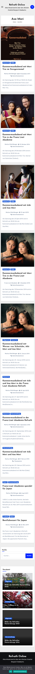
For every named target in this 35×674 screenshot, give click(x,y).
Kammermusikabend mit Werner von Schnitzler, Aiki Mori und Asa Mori (16, 346)
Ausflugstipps (9, 602)
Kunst (5, 482)
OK (10, 671)
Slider (13, 62)
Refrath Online (17, 5)
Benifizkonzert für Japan (15, 520)
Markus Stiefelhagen (10, 73)
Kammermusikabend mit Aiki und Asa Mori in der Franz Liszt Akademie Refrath (17, 383)
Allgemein (6, 340)
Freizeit (5, 516)
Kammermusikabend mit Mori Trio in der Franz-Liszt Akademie (17, 276)
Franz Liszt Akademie (10, 283)
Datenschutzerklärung (20, 671)
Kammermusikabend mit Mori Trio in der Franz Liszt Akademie (17, 137)
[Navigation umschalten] (2, 7)
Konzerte (6, 62)
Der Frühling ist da (11, 605)
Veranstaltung (15, 413)
